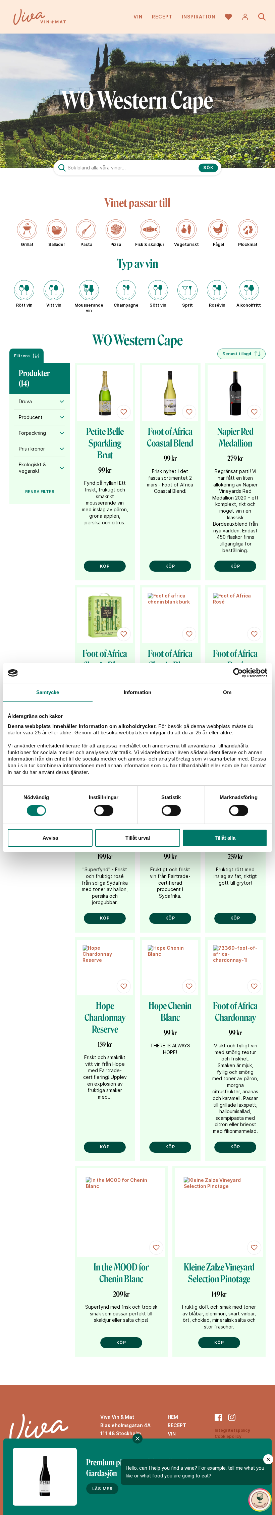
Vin (138, 16)
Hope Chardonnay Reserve (105, 1017)
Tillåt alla (225, 838)
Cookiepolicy (228, 1436)
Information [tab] (137, 692)
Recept (162, 16)
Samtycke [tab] (47, 692)
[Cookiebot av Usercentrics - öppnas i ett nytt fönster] (238, 673)
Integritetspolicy (232, 1430)
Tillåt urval (137, 838)
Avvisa (50, 838)
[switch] (103, 810)
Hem (173, 1417)
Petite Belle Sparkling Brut (105, 443)
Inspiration (198, 16)
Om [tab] (227, 692)
